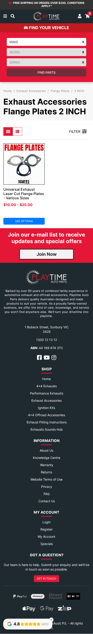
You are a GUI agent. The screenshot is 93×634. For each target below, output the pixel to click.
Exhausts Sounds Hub (46, 429)
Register (46, 529)
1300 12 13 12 (46, 340)
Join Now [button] (47, 254)
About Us (46, 450)
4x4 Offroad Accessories (46, 415)
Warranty (46, 465)
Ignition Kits (46, 408)
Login (46, 522)
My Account (46, 536)
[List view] (17, 131)
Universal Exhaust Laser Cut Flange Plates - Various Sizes (23, 193)
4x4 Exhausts (46, 386)
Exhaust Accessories (46, 400)
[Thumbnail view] (8, 131)
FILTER (74, 131)
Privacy (46, 486)
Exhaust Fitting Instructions (47, 422)
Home (46, 379)
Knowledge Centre (46, 458)
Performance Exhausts (46, 393)
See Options (24, 221)
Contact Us (46, 501)
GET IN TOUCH (46, 578)
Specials (46, 544)
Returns (46, 472)
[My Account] (79, 16)
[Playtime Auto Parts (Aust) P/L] (46, 16)
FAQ (47, 494)
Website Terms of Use (46, 479)
